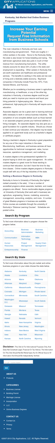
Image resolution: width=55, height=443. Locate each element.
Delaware (8, 306)
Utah (36, 314)
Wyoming (38, 338)
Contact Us (10, 420)
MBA (37, 237)
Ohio (36, 275)
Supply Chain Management (40, 244)
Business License (13, 389)
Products (9, 378)
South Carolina (41, 295)
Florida (7, 310)
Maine (21, 279)
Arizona (8, 279)
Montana (22, 310)
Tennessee (39, 306)
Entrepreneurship (11, 249)
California (8, 287)
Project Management (26, 244)
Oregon (38, 283)
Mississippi (23, 301)
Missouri (22, 306)
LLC (8, 405)
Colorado (8, 291)
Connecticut (9, 295)
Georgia (8, 314)
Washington (39, 326)
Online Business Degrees (16, 409)
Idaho (7, 322)
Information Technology (26, 237)
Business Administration (27, 230)
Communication (11, 237)
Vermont (38, 318)
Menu (46, 11)
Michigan (22, 291)
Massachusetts (25, 287)
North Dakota (40, 271)
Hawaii (7, 318)
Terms (8, 428)
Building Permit (12, 393)
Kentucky (22, 271)
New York (23, 334)
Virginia (38, 322)
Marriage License (13, 397)
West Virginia (40, 330)
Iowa (6, 334)
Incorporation (11, 401)
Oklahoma (39, 279)
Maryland (23, 283)
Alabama (8, 271)
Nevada (22, 318)
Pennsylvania (40, 287)
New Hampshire (25, 322)
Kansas (8, 338)
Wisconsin (39, 334)
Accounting (9, 231)
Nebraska (23, 314)
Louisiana (23, 275)
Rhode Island (40, 291)
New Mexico (24, 330)
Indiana (8, 330)
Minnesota (23, 295)
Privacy (9, 424)
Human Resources (9, 244)
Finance (24, 249)
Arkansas (8, 283)
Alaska (7, 275)
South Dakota (40, 301)
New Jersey (23, 326)
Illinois (7, 326)
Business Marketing (39, 230)
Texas (37, 310)
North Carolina (25, 338)
